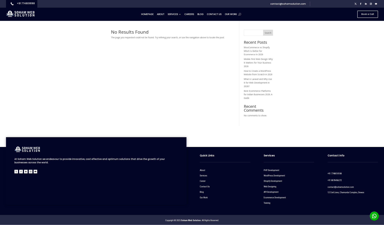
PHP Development (271, 170)
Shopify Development (273, 181)
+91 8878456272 (335, 180)
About (160, 14)
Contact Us (214, 14)
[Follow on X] (356, 4)
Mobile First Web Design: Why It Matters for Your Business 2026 (258, 63)
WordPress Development (274, 175)
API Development (271, 192)
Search (268, 32)
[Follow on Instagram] (371, 4)
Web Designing (270, 186)
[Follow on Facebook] (361, 4)
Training (267, 203)
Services (173, 14)
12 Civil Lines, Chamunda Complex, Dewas (346, 192)
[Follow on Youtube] (376, 4)
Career (203, 181)
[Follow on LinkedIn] (366, 4)
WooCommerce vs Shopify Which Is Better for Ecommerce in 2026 (257, 51)
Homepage (147, 14)
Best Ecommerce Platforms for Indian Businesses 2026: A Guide (258, 94)
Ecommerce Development (275, 197)
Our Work (231, 14)
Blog (200, 14)
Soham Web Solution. (191, 220)
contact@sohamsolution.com (288, 3)
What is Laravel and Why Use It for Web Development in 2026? (258, 83)
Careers (189, 14)
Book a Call (367, 14)
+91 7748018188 (26, 3)
